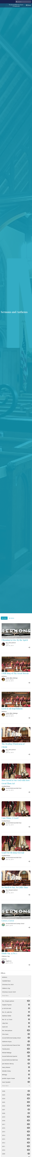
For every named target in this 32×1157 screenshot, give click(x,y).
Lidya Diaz (15, 1023)
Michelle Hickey (15, 1071)
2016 (15, 1128)
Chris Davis (15, 1034)
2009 (15, 1154)
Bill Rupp (15, 1074)
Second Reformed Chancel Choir (15, 1045)
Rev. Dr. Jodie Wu (15, 1012)
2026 (15, 1091)
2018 (15, 1120)
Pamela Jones (15, 1049)
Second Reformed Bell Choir (15, 1060)
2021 (15, 1109)
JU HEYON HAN (15, 1008)
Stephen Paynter (15, 1005)
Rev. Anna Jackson (15, 1030)
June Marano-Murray (15, 1063)
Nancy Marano (15, 1067)
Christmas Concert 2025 (9, 992)
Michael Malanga (15, 1052)
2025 (15, 1095)
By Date (4, 618)
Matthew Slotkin (15, 1016)
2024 (15, 1098)
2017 (15, 1124)
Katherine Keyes (15, 1041)
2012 (15, 1143)
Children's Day (6, 988)
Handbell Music (6, 981)
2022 (15, 1106)
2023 (15, 1102)
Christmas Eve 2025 (8, 984)
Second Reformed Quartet (15, 1056)
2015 (15, 1131)
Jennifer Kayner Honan (15, 1078)
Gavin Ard (15, 1027)
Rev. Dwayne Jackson (15, 1001)
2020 (15, 1113)
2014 (15, 1135)
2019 (15, 1117)
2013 (15, 1139)
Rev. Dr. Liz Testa (15, 1019)
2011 (15, 1146)
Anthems (4, 977)
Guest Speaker (15, 1082)
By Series (11, 618)
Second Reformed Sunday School (15, 1038)
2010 (15, 1150)
